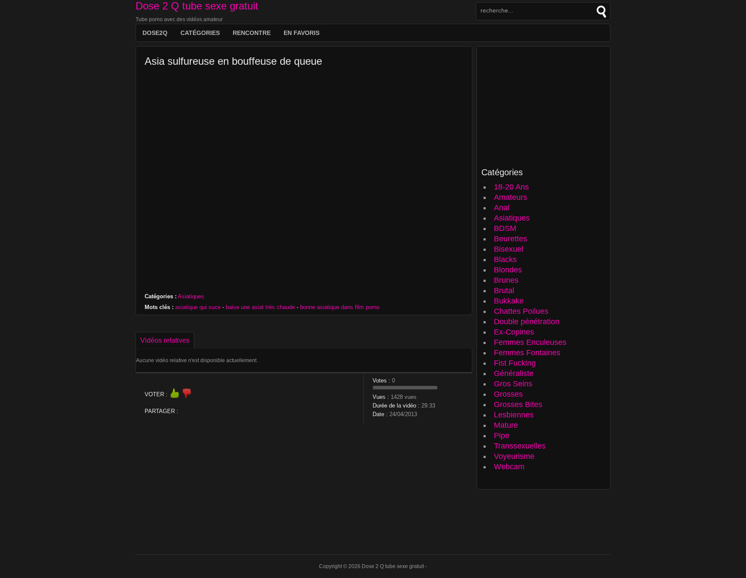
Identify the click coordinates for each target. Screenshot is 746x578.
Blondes (508, 269)
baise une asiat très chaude (260, 307)
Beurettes (510, 238)
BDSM (505, 228)
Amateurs (510, 197)
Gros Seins (513, 383)
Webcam (509, 466)
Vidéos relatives (165, 340)
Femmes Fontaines (527, 352)
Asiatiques (191, 296)
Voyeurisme (514, 456)
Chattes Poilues (521, 311)
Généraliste (514, 373)
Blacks (505, 259)
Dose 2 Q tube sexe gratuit (197, 6)
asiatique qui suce (198, 307)
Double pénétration (527, 321)
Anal (501, 207)
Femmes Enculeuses (530, 342)
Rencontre (252, 32)
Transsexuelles (520, 446)
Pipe (501, 435)
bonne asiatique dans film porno (339, 307)
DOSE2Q (155, 32)
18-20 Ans (511, 187)
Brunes (506, 280)
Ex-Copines (514, 332)
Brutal (504, 290)
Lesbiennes (514, 415)
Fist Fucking (515, 363)
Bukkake (509, 301)
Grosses (508, 394)
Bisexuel (508, 249)
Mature (506, 425)
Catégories (200, 32)
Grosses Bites (518, 404)
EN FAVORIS (301, 32)
